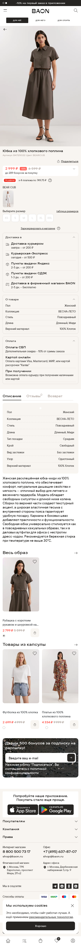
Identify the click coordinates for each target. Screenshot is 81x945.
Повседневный (66, 317)
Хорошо (40, 925)
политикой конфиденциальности (25, 771)
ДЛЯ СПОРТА (64, 20)
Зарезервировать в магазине (38, 228)
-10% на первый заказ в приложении (40, 3)
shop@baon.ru (13, 856)
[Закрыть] (72, 905)
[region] (39, 509)
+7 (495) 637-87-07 (60, 851)
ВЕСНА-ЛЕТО (67, 311)
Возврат (55, 396)
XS (6, 218)
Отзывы (34, 395)
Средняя (68, 439)
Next (76, 553)
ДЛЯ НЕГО (40, 20)
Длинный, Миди (66, 323)
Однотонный (66, 459)
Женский (70, 305)
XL (41, 218)
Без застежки (65, 452)
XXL (49, 218)
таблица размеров (67, 211)
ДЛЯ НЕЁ (17, 20)
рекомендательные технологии (51, 917)
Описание (12, 396)
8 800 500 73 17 (16, 851)
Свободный (67, 445)
